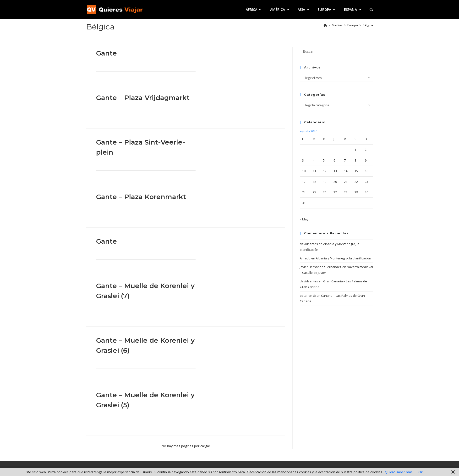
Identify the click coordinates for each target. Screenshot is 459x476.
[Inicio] (325, 25)
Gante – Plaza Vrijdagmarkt (143, 98)
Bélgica (368, 25)
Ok (420, 472)
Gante (106, 53)
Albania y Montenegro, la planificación (343, 258)
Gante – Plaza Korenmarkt (141, 197)
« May (304, 219)
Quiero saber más (399, 472)
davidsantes (309, 244)
